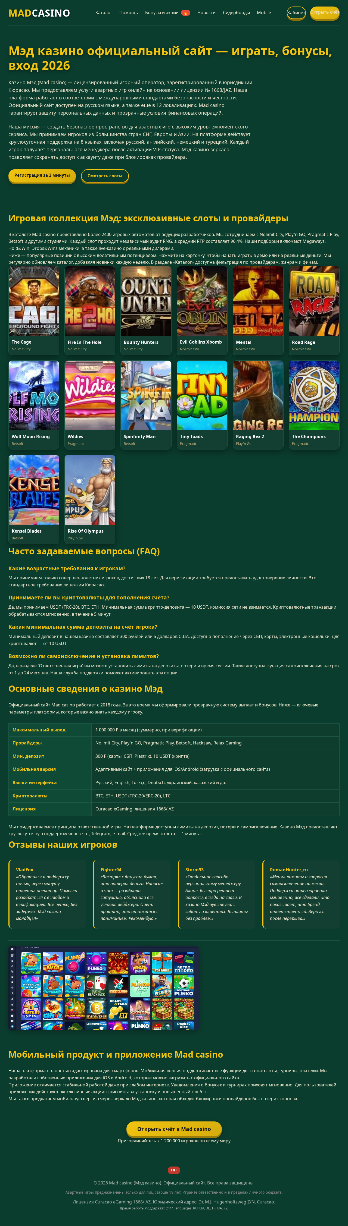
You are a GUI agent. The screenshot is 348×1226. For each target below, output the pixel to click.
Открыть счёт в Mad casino (174, 1129)
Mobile (264, 12)
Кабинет (296, 12)
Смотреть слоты (105, 175)
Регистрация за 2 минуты (42, 175)
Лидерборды (236, 12)
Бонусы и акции (166, 12)
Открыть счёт (325, 12)
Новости (206, 12)
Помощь (128, 12)
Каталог (103, 12)
